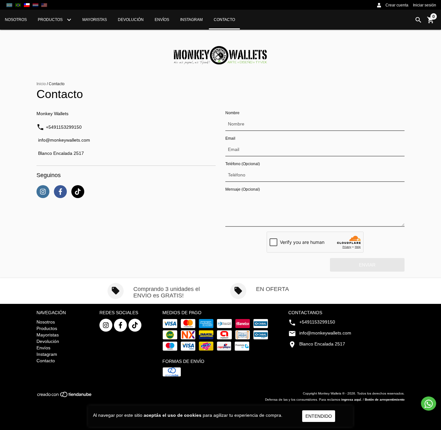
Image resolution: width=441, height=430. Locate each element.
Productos (51, 19)
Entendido (318, 416)
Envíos (162, 19)
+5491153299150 (64, 127)
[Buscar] (418, 20)
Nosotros (16, 19)
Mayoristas (94, 19)
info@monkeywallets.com (64, 140)
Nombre (232, 113)
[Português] (18, 4)
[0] (430, 22)
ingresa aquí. (351, 399)
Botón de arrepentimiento (385, 399)
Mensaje (242, 189)
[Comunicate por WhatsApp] (428, 403)
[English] (35, 4)
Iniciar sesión (424, 5)
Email (230, 138)
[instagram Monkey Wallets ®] (105, 325)
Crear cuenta (396, 5)
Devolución (131, 19)
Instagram (191, 19)
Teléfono (242, 164)
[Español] (9, 4)
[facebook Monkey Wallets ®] (120, 325)
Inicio (41, 84)
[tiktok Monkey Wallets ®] (134, 325)
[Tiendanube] (64, 396)
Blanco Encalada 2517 (61, 153)
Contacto (224, 19)
